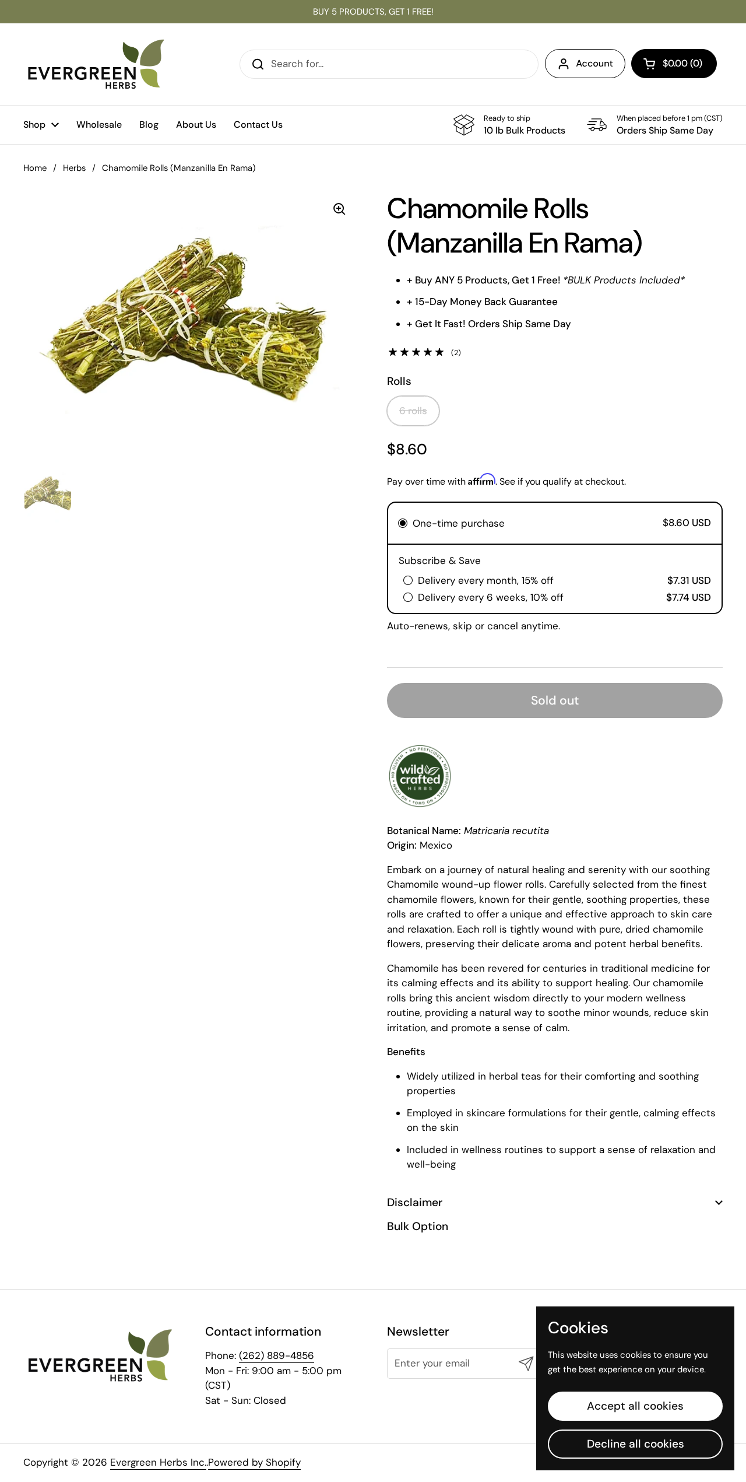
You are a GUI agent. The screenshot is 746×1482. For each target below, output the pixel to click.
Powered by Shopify (254, 1462)
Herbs (74, 168)
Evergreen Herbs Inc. (158, 1462)
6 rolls (413, 410)
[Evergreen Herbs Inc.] (96, 64)
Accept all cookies (635, 1406)
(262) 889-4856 (276, 1355)
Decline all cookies (635, 1444)
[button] (674, 63)
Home (35, 168)
